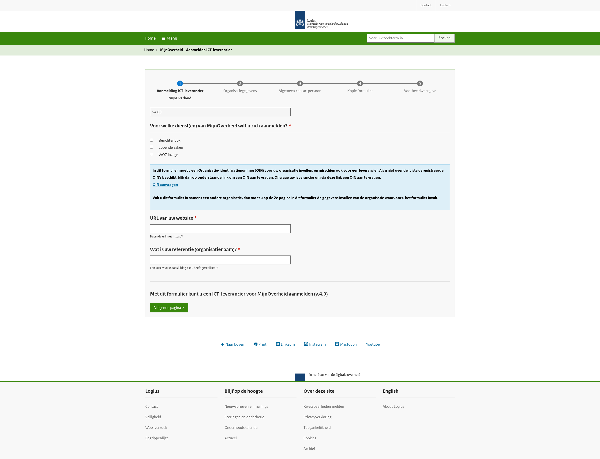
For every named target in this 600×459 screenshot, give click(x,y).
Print (262, 344)
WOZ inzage (168, 154)
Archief (309, 448)
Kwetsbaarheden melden (324, 406)
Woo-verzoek (156, 427)
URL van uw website (171, 218)
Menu (172, 38)
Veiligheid (153, 417)
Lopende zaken (171, 147)
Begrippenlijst (156, 438)
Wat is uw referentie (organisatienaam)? (193, 249)
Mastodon (348, 344)
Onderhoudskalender (242, 427)
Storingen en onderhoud (244, 417)
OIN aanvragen (165, 184)
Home (150, 38)
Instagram (317, 344)
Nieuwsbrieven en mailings (246, 406)
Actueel (231, 438)
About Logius (393, 406)
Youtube (373, 344)
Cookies (310, 438)
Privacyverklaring (317, 417)
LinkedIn (288, 344)
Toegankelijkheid (317, 427)
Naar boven (234, 344)
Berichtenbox (169, 140)
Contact (151, 406)
